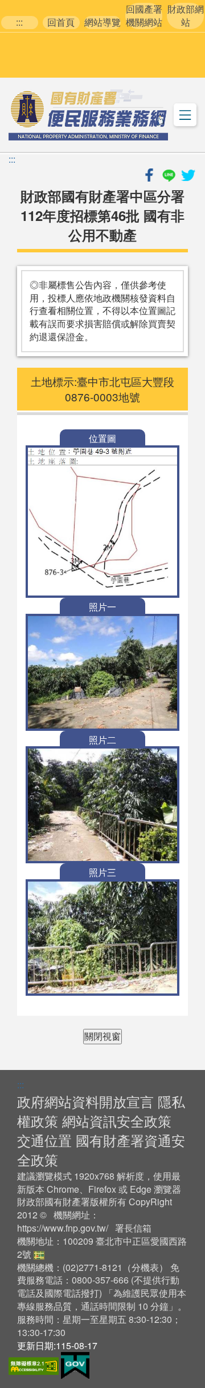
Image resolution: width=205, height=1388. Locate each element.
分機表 (145, 1267)
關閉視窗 (102, 1036)
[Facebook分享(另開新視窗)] (150, 173)
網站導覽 (102, 22)
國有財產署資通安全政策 (101, 1149)
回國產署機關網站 (144, 16)
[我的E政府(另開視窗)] (75, 1364)
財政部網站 (185, 16)
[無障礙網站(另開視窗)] (35, 1364)
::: (19, 22)
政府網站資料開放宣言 (85, 1101)
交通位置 (44, 1140)
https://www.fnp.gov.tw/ (62, 1227)
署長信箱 (133, 1227)
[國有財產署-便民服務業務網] (88, 114)
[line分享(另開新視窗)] (169, 173)
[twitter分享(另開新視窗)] (187, 173)
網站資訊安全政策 (116, 1120)
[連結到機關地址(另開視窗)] (39, 1254)
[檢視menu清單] (185, 114)
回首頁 (61, 22)
